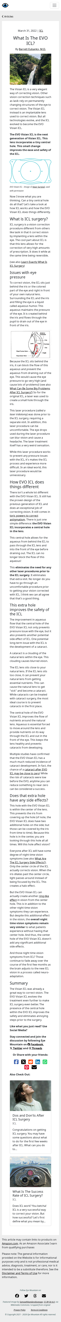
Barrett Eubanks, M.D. (32, 49)
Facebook (36, 1044)
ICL (41, 30)
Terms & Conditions (39, 1310)
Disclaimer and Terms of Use (19, 1273)
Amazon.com (10, 1243)
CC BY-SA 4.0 (49, 1302)
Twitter (17, 1048)
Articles (8, 16)
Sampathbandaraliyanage (31, 1302)
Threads (36, 1048)
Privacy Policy (20, 1310)
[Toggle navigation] (54, 5)
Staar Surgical (39, 187)
